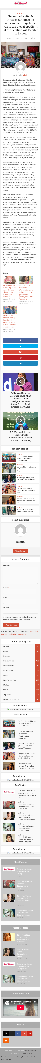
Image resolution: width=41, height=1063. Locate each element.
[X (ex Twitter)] (12, 1033)
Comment (7, 565)
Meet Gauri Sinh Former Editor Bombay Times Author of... (23, 938)
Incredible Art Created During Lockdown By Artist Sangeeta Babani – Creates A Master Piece (9, 321)
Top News (31, 791)
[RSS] (6, 1040)
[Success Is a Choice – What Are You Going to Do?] (10, 792)
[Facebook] (18, 1033)
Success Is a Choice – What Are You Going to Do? (27, 795)
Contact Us (12, 1057)
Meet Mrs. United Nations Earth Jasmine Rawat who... (27, 817)
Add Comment (21, 38)
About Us (4, 1057)
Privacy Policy (21, 1057)
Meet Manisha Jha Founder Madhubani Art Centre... (26, 806)
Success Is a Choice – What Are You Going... (24, 871)
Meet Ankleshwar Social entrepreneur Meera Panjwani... (26, 839)
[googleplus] (24, 1033)
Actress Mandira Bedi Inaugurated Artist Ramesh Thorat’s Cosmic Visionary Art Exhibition (9, 291)
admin (33, 38)
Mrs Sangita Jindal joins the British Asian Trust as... (26, 479)
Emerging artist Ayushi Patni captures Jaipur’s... (25, 510)
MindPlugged (27, 1053)
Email (6, 597)
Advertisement (6, 1059)
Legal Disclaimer (33, 1057)
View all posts (20, 551)
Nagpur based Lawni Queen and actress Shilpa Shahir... (26, 490)
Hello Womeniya (31, 1051)
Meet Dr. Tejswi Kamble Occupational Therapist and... (23, 952)
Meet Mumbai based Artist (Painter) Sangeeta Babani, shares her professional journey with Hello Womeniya (26, 292)
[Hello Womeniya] (20, 2)
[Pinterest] (29, 1033)
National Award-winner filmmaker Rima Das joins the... (26, 501)
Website (6, 607)
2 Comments (21, 971)
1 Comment (21, 983)
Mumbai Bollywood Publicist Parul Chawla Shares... (26, 828)
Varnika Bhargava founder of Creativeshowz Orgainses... (26, 469)
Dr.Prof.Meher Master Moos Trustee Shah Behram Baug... (25, 458)
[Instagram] (6, 1033)
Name (6, 587)
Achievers (20, 13)
